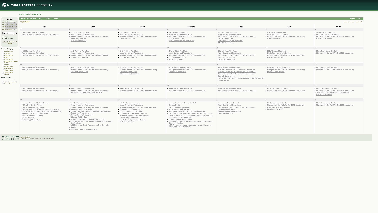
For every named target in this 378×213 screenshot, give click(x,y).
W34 (3, 27)
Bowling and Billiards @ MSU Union (35, 113)
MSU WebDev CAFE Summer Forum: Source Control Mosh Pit (241, 78)
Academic (7, 53)
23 (9, 27)
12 (14, 24)
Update (10, 43)
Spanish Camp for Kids (79, 72)
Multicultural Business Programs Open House (88, 119)
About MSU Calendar (10, 80)
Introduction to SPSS (275, 109)
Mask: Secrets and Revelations (33, 32)
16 (9, 26)
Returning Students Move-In (81, 109)
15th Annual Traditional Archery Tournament (332, 92)
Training (6, 74)
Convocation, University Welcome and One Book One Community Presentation (91, 112)
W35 (3, 29)
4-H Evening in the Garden (129, 74)
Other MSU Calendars (10, 82)
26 (14, 27)
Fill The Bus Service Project (32, 105)
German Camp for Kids (79, 57)
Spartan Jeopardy (28, 118)
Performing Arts (8, 66)
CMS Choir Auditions (78, 41)
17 (11, 26)
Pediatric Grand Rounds (227, 109)
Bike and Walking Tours (79, 117)
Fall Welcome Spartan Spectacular (132, 120)
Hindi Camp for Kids (78, 39)
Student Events (8, 72)
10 (11, 24)
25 (12, 27)
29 (7, 29)
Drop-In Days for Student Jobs (82, 115)
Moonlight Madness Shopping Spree (84, 129)
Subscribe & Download (10, 42)
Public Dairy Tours (176, 59)
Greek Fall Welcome (225, 113)
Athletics (6, 57)
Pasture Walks (223, 80)
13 (16, 24)
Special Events (8, 70)
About (22, 137)
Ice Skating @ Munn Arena (31, 120)
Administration (8, 55)
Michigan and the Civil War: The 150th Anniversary (40, 34)
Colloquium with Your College (131, 109)
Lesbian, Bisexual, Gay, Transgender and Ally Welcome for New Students (92, 122)
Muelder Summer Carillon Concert (181, 41)
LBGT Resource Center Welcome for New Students (90, 125)
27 (16, 27)
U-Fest (73, 127)
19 (14, 26)
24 (11, 27)
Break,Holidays (8, 59)
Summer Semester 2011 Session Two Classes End (236, 72)
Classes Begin (174, 105)
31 (5, 22)
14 (5, 26)
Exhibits (6, 64)
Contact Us (27, 137)
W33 (3, 26)
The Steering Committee (129, 118)
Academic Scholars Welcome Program (134, 115)
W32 (3, 24)
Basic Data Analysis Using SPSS (230, 41)
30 (9, 29)
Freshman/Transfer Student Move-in (35, 103)
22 (7, 27)
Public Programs (9, 68)
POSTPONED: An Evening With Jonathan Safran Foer (42, 111)
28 (5, 29)
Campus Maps (8, 84)
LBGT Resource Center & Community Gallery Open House (190, 113)
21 (5, 27)
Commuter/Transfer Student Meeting (133, 113)
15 (7, 26)
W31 (3, 22)
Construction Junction (226, 57)
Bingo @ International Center (32, 115)
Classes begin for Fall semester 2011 (182, 103)
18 (12, 26)
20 (16, 26)
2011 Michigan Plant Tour (80, 32)
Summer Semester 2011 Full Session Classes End (236, 70)
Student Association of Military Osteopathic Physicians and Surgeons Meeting (191, 122)
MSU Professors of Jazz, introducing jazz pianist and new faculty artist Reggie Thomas (190, 126)
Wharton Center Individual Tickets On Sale (86, 92)
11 (12, 24)
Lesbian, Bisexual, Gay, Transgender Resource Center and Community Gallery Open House (191, 116)
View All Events (8, 51)
